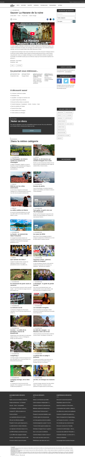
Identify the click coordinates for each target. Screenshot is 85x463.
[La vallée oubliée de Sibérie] (21, 201)
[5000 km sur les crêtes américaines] (21, 177)
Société (30, 5)
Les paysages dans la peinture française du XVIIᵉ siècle (65, 440)
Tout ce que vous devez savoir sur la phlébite (41, 437)
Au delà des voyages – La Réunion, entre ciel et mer (41, 330)
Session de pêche (39, 186)
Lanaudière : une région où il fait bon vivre (20, 97)
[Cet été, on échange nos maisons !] (44, 370)
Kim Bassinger (69, 112)
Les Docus (16, 455)
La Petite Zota (68, 118)
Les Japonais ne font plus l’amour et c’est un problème (19, 429)
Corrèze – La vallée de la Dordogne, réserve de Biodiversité (18, 331)
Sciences (36, 5)
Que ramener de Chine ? (18, 259)
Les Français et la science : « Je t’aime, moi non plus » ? (65, 420)
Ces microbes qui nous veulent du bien (65, 423)
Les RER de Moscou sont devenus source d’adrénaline (19, 432)
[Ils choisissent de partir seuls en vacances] (21, 274)
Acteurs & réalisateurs (61, 437)
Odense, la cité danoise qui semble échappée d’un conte (42, 159)
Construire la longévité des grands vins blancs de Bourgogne (65, 414)
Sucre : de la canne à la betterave (40, 431)
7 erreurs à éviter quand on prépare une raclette (41, 426)
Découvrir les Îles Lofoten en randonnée (20, 102)
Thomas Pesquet (61, 121)
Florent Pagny (61, 126)
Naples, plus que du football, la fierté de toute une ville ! (18, 400)
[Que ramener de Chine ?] (21, 250)
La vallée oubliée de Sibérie (19, 210)
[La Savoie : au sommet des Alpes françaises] (21, 225)
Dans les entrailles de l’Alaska (18, 106)
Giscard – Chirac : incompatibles (17, 405)
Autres (60, 5)
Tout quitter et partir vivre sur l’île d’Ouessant (42, 211)
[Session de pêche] (44, 177)
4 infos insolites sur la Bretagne (18, 112)
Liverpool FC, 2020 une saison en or (18, 411)
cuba (12, 65)
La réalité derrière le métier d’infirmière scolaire (18, 426)
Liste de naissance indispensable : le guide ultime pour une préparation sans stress (41, 402)
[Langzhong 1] (21, 346)
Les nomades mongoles (41, 307)
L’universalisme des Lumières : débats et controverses (65, 408)
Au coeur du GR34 (39, 234)
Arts (18, 5)
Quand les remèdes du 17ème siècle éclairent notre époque (65, 405)
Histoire (23, 5)
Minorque (60, 118)
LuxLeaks (69, 115)
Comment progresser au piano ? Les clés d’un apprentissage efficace (42, 423)
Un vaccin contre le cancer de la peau (18, 440)
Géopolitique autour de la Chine (64, 402)
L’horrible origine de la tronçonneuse (41, 417)
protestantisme (61, 132)
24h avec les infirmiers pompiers (17, 420)
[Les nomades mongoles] (44, 298)
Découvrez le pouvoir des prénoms (64, 399)
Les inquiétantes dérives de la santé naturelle (17, 417)
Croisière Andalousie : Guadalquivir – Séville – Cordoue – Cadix (25, 104)
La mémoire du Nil (16, 307)
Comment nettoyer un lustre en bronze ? (42, 434)
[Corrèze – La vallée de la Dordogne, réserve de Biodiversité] (21, 321)
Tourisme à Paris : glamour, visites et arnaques (42, 260)
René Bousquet (61, 129)
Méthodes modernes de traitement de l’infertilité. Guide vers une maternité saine (42, 408)
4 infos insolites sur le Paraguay (18, 110)
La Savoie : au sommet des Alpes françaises (19, 235)
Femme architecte (13, 414)
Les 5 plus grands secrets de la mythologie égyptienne (42, 420)
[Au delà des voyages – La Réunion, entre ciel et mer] (44, 321)
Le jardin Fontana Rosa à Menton (18, 99)
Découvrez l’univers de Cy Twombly (64, 425)
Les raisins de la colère (63, 135)
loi (64, 115)
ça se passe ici (68, 71)
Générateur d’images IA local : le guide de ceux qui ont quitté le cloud (42, 429)
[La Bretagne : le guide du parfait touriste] (44, 274)
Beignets (60, 138)
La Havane (19, 65)
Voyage (34, 15)
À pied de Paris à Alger (16, 108)
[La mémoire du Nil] (21, 298)
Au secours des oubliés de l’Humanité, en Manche (66, 432)
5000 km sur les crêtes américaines (17, 187)
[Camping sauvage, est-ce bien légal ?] (21, 370)
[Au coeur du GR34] (44, 225)
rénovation (60, 112)
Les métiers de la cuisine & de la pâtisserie (66, 411)
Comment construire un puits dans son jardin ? (41, 405)
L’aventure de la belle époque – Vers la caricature (65, 429)
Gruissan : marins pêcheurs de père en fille (19, 437)
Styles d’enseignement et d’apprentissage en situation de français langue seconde (66, 417)
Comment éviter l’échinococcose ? (40, 411)
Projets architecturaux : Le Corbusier (18, 402)
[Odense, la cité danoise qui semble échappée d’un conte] (44, 150)
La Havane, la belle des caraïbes (18, 93)
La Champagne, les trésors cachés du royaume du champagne (19, 160)
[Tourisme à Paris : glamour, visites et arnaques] (44, 250)
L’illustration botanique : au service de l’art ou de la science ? (66, 435)
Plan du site (22, 455)
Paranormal (52, 5)
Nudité (59, 115)
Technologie (44, 5)
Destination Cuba (15, 95)
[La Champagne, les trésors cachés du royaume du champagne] (21, 150)
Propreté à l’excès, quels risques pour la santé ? (18, 423)
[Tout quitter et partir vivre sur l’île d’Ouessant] (44, 201)
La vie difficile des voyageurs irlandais (18, 434)
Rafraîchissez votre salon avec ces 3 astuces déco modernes (41, 440)
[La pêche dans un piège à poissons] (44, 346)
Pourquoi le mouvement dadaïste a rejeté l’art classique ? (42, 414)
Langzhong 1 (14, 355)
